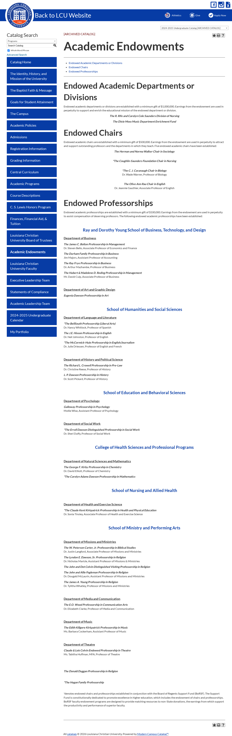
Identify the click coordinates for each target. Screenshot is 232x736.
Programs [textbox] (12, 41)
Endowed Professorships (83, 71)
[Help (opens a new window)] (223, 35)
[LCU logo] (19, 14)
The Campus (19, 114)
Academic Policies (23, 125)
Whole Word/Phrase (20, 50)
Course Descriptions (25, 195)
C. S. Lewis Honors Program (30, 207)
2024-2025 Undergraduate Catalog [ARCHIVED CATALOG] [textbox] (191, 28)
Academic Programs (24, 184)
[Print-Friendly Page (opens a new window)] (218, 35)
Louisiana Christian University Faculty (24, 265)
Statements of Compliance (29, 292)
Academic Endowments (28, 252)
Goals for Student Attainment (31, 102)
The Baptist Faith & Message (31, 90)
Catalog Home (20, 62)
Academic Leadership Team (30, 303)
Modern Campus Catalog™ (152, 733)
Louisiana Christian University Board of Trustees (31, 237)
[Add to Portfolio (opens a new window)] (214, 35)
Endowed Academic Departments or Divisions (95, 62)
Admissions (18, 137)
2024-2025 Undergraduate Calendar (30, 317)
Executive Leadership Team (30, 280)
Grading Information (25, 160)
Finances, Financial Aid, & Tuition (28, 221)
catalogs (72, 733)
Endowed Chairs (78, 67)
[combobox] (194, 28)
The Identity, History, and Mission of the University (28, 76)
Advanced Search (17, 54)
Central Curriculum (24, 172)
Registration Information (28, 149)
